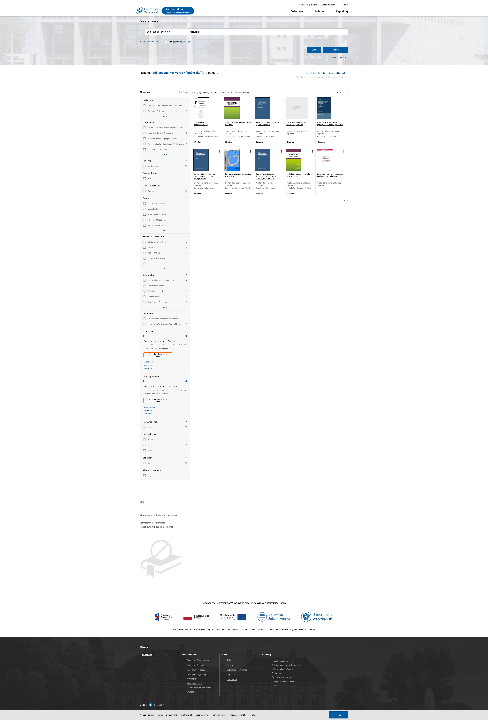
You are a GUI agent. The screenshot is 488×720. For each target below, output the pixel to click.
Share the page (328, 5)
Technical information (281, 677)
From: (146, 341)
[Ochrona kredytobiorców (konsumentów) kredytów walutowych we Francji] (266, 160)
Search (335, 50)
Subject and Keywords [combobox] (158, 31)
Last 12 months (149, 362)
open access (189, 42)
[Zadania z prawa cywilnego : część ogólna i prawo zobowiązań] (328, 160)
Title (229, 660)
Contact (275, 685)
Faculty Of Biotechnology (198, 660)
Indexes (319, 11)
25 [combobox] (228, 92)
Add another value (150, 41)
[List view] (248, 92)
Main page (147, 654)
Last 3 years (147, 365)
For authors (277, 673)
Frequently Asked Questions (284, 681)
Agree (338, 715)
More (165, 116)
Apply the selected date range (158, 355)
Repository (342, 11)
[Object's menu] (220, 100)
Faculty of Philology (196, 670)
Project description (280, 661)
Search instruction (340, 57)
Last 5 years (147, 368)
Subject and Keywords (237, 670)
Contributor (232, 679)
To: (169, 341)
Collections (297, 11)
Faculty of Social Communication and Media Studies (199, 687)
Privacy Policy (250, 715)
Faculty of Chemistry (196, 665)
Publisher (231, 675)
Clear (314, 50)
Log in (345, 5)
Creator (230, 665)
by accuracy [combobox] (204, 92)
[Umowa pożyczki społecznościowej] (204, 108)
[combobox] (268, 31)
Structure (197, 142)
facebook (158, 705)
